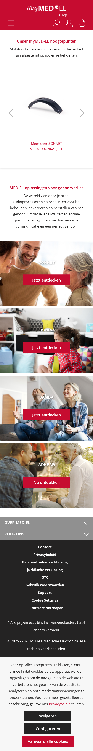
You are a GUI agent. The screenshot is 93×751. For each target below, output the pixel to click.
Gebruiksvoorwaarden (45, 585)
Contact (45, 547)
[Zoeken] (56, 22)
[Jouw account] (69, 22)
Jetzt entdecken (46, 280)
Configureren (48, 728)
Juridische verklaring (45, 569)
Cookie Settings (45, 600)
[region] (46, 115)
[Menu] (10, 22)
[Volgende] (81, 115)
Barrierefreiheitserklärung (45, 562)
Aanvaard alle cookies (48, 741)
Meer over (46, 146)
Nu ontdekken (47, 482)
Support (45, 592)
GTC (45, 577)
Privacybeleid (60, 704)
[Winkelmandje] (82, 22)
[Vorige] (9, 115)
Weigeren (48, 716)
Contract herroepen (47, 607)
